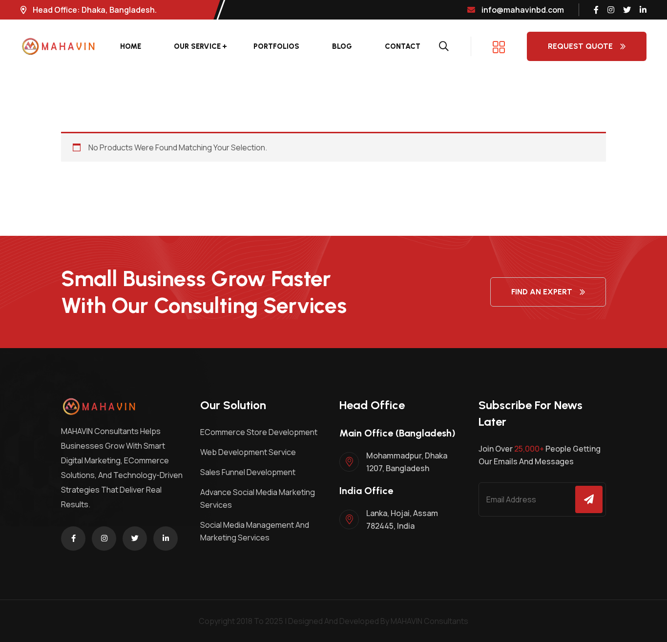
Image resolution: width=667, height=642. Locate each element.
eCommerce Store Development (258, 432)
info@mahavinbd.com (522, 9)
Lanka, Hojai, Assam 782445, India (402, 519)
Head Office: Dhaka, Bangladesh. (94, 9)
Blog (342, 46)
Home (130, 46)
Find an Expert (541, 291)
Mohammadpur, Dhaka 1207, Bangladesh (406, 462)
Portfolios (276, 46)
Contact (402, 46)
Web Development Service (248, 452)
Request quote (580, 46)
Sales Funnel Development (247, 472)
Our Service (197, 46)
